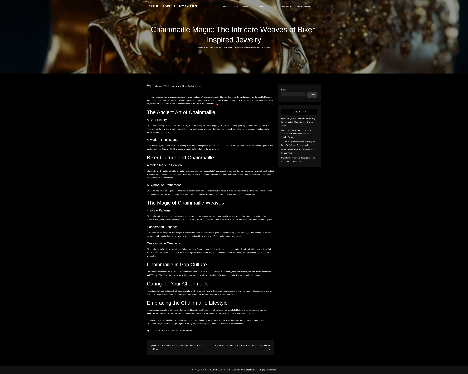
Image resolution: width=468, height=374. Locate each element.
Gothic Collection (267, 6)
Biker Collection (249, 6)
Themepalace (271, 370)
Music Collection (304, 6)
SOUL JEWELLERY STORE (173, 6)
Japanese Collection (229, 6)
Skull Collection (286, 6)
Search (284, 90)
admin (152, 330)
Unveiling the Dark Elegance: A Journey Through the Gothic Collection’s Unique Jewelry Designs (296, 133)
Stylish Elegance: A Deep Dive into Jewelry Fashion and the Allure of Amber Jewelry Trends (298, 122)
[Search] (316, 7)
